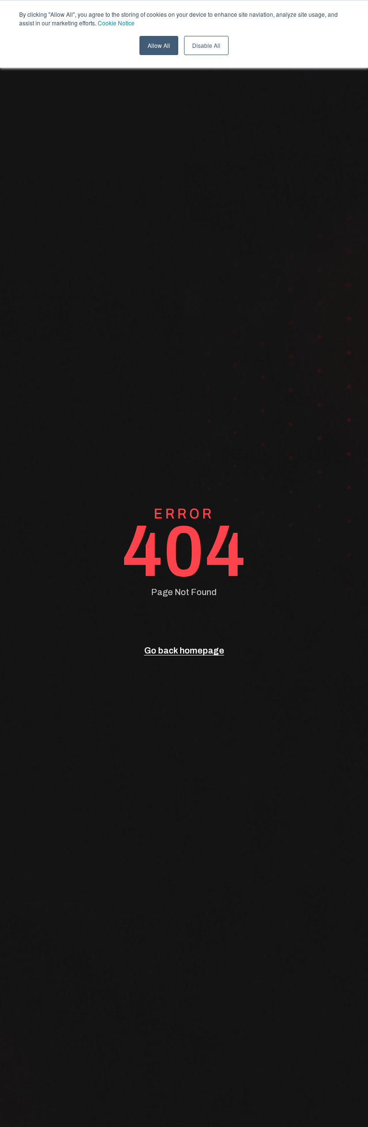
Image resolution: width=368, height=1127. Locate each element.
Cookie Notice (116, 23)
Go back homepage (184, 650)
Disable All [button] (206, 45)
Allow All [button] (159, 45)
